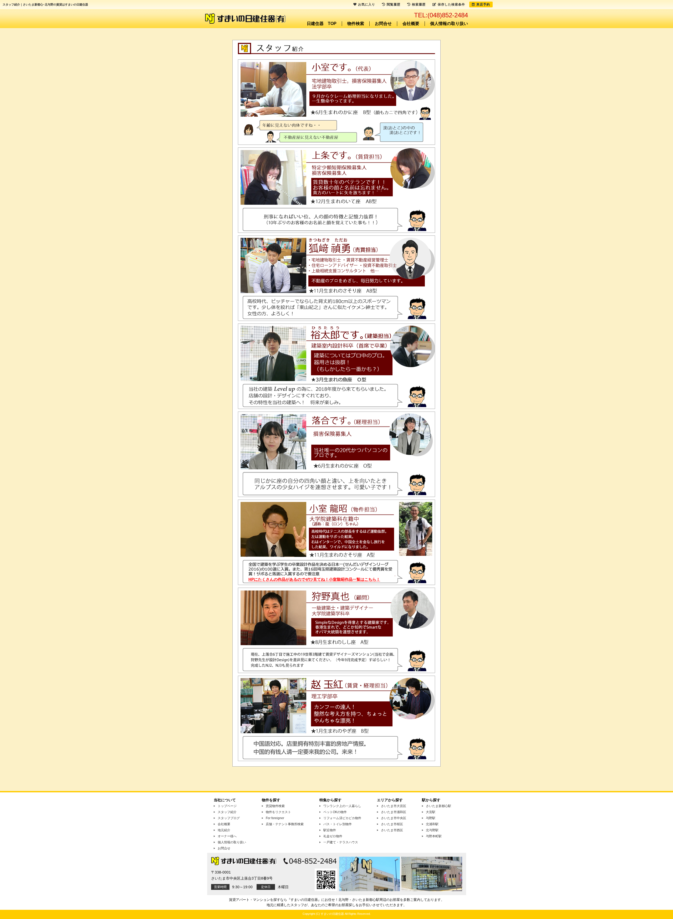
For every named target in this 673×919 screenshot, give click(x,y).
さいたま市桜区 (392, 824)
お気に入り (366, 4)
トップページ (227, 806)
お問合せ (383, 23)
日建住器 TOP (321, 23)
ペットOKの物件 (335, 812)
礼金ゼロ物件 (332, 836)
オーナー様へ (227, 836)
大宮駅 (430, 812)
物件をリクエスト (278, 812)
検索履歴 (419, 4)
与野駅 (430, 818)
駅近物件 (329, 830)
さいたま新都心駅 (438, 806)
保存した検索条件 (451, 4)
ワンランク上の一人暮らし (342, 806)
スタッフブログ (229, 818)
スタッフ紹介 (227, 812)
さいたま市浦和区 (393, 812)
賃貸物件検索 (275, 806)
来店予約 (483, 4)
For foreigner (275, 818)
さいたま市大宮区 (393, 806)
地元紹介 (224, 830)
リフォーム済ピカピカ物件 (342, 818)
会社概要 (410, 23)
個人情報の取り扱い (449, 23)
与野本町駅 (434, 836)
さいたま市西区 (392, 830)
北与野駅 (432, 830)
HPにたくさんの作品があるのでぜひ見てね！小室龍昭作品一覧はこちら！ (314, 579)
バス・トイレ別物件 (337, 824)
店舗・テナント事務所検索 (285, 824)
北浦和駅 (432, 824)
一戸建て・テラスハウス (340, 842)
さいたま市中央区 (393, 818)
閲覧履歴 (393, 4)
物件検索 (355, 23)
